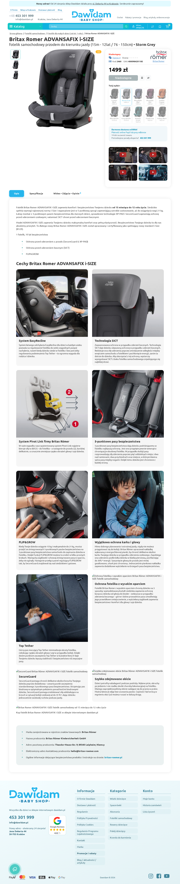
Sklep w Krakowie (28, 10)
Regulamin (82, 811)
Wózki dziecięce (118, 798)
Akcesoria (115, 811)
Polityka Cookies (85, 824)
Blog (60, 10)
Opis (16, 193)
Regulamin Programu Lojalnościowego (87, 832)
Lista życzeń (149, 811)
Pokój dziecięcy (117, 831)
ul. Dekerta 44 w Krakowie (105, 3)
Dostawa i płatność (46, 10)
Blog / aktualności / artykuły (86, 861)
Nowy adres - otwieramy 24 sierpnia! (27, 831)
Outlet (120, 17)
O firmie (14, 10)
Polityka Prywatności (87, 818)
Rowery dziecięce (118, 824)
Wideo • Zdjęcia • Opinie (67, 193)
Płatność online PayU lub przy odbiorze (129, 132)
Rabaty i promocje (133, 17)
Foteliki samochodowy (121, 818)
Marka (80, 846)
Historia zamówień (152, 805)
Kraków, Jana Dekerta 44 (50, 19)
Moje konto (148, 798)
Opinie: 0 (116, 57)
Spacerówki (115, 805)
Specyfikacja (36, 193)
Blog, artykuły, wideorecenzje (157, 17)
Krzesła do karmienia (120, 837)
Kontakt (81, 840)
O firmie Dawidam (86, 798)
